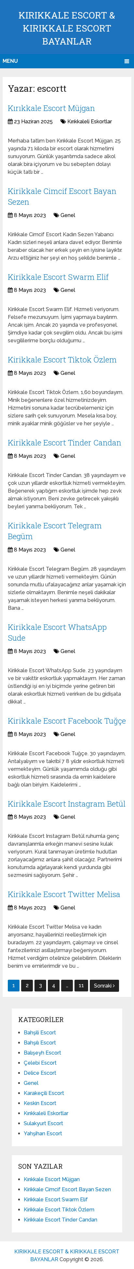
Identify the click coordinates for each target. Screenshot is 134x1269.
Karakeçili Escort (44, 1093)
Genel (67, 215)
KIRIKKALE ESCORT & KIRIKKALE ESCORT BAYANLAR (67, 28)
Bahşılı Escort (40, 1043)
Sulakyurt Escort (43, 1123)
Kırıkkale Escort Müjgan (51, 108)
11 (81, 985)
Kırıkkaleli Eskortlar (89, 121)
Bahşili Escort (40, 1033)
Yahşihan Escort (43, 1133)
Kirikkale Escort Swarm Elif (58, 277)
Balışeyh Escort (42, 1053)
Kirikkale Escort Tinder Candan (64, 442)
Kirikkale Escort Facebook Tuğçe (67, 721)
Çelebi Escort (40, 1063)
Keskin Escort (40, 1103)
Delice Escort (40, 1073)
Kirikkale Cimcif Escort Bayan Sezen (67, 1189)
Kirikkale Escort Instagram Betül (67, 803)
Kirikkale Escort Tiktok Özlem (62, 359)
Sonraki (103, 986)
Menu (10, 61)
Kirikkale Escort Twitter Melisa (64, 894)
